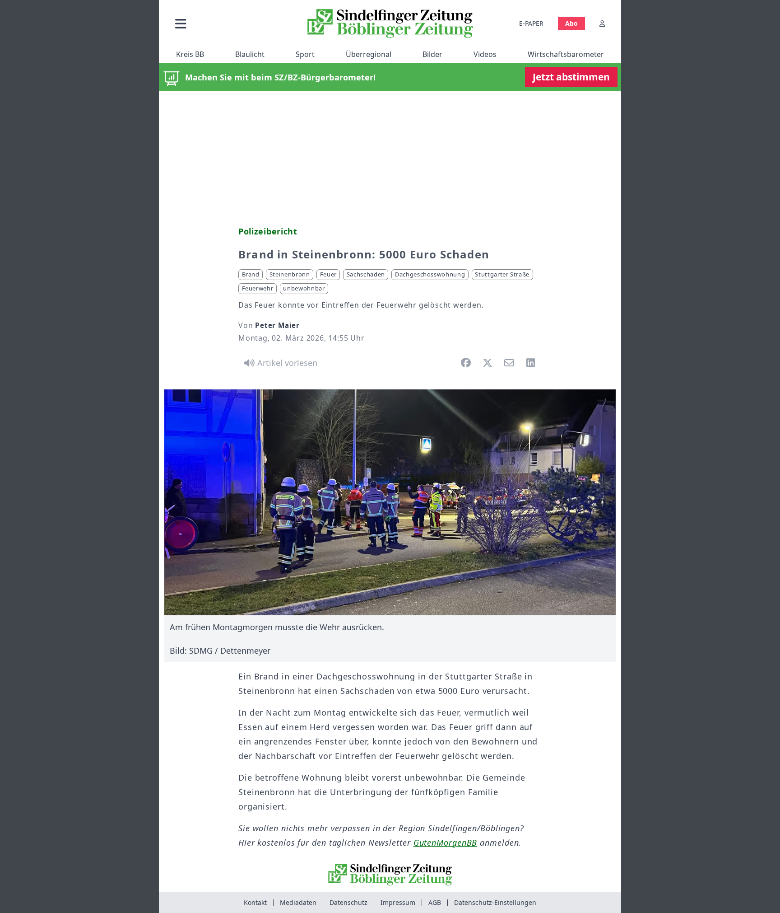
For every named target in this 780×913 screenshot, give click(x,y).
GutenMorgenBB (445, 842)
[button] (229, 23)
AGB (434, 902)
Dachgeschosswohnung (430, 274)
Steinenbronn (289, 274)
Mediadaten (298, 902)
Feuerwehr (258, 288)
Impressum (398, 902)
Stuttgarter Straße (502, 274)
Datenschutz (348, 902)
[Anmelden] (602, 23)
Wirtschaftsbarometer (566, 54)
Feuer (328, 274)
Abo (571, 23)
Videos (485, 54)
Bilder (432, 54)
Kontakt (255, 902)
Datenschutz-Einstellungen (495, 902)
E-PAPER (531, 23)
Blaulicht (250, 54)
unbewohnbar (304, 288)
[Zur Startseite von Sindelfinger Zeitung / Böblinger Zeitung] (390, 23)
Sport (305, 54)
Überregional (368, 54)
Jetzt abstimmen (571, 76)
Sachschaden (366, 274)
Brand (251, 274)
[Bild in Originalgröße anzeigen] (390, 502)
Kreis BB (190, 54)
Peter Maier (277, 325)
